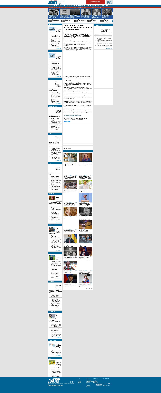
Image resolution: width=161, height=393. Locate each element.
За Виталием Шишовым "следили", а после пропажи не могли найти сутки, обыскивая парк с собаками (85, 191)
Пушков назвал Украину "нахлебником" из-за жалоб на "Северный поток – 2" (56, 240)
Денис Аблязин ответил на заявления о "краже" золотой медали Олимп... (65, 16)
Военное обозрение (78, 5)
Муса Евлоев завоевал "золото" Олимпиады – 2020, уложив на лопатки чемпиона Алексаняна (56, 306)
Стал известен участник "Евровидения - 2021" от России (55, 217)
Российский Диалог (71, 117)
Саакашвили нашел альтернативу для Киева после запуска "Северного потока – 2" (55, 157)
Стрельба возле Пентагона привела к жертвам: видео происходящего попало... (56, 21)
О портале (95, 380)
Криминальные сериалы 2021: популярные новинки (56, 350)
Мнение (70, 7)
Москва (55, 7)
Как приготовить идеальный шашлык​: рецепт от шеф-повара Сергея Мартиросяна (56, 373)
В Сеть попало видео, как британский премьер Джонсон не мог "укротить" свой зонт (56, 183)
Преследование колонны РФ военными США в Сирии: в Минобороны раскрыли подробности (56, 72)
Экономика (69, 5)
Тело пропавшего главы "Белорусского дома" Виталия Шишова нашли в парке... (82, 20)
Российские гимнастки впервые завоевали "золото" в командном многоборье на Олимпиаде (95, 2)
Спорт (85, 7)
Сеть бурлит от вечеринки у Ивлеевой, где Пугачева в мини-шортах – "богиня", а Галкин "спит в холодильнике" (56, 211)
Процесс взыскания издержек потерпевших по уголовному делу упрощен (56, 352)
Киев (59, 7)
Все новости (51, 7)
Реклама (103, 380)
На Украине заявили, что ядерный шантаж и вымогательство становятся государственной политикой (56, 151)
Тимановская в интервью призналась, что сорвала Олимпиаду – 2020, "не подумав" (55, 295)
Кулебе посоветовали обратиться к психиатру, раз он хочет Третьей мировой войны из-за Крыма (56, 93)
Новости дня (93, 7)
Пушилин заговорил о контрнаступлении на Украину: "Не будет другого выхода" (56, 119)
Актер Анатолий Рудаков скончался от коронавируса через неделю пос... (96, 17)
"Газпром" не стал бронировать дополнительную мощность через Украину (56, 236)
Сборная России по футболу (74, 115)
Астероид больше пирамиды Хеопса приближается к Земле (56, 329)
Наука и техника (101, 5)
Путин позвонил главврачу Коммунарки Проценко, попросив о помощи (56, 101)
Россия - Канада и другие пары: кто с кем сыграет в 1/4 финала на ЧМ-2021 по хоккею (56, 276)
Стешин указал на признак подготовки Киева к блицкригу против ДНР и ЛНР (56, 36)
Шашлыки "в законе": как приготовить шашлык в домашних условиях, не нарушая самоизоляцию (55, 370)
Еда (98, 7)
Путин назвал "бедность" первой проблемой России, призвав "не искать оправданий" (56, 247)
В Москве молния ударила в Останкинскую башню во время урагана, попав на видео (69, 231)
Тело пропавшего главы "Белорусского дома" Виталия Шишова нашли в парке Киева (55, 148)
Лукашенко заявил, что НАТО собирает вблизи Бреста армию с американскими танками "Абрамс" (56, 125)
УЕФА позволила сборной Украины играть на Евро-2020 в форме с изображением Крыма (55, 273)
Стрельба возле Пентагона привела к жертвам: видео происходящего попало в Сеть (70, 191)
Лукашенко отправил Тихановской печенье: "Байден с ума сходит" (55, 177)
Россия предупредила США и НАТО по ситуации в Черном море (56, 69)
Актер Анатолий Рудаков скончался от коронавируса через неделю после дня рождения (70, 258)
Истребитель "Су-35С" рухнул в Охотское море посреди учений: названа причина (56, 122)
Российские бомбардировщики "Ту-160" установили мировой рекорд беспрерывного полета (56, 66)
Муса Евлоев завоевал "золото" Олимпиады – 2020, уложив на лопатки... (53, 17)
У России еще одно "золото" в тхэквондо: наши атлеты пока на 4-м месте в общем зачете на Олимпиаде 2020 (56, 262)
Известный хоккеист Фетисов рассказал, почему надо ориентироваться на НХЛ (56, 265)
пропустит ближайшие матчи (78, 111)
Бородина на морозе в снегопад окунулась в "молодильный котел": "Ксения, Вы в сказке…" (55, 214)
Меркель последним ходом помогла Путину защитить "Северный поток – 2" (56, 245)
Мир (64, 5)
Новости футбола (67, 115)
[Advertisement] (78, 63)
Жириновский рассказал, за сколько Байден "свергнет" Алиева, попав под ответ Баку (56, 96)
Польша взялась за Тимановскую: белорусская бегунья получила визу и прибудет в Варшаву (85, 245)
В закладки (67, 121)
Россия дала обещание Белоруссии (55, 74)
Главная (51, 5)
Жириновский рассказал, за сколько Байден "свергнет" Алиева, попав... (106, 17)
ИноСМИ (66, 7)
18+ (61, 3)
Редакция (95, 381)
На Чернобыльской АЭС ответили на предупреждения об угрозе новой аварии (56, 331)
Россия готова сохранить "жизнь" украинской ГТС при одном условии (56, 242)
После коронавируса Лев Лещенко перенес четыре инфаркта (55, 208)
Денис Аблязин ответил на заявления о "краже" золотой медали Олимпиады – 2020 (84, 204)
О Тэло (52, 354)
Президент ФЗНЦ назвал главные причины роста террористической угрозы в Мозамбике (56, 180)
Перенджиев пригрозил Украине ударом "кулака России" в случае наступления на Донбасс (55, 42)
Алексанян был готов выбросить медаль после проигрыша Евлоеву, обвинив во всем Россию (55, 299)
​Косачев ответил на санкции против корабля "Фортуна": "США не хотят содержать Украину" (56, 39)
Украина (60, 5)
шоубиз (94, 5)
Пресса (88, 7)
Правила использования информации (55, 385)
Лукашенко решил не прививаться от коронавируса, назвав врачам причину (55, 45)
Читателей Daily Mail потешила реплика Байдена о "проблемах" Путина (56, 186)
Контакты (95, 382)
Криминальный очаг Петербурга (54, 99)
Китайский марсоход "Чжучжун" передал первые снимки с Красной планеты (56, 324)
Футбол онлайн (102, 7)
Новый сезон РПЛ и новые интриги (58, 258)
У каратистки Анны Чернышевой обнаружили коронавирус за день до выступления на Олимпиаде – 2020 (70, 164)
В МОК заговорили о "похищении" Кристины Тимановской (70, 272)
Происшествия (87, 5)
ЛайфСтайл (75, 7)
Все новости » (58, 48)
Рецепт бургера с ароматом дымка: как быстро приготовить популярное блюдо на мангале (56, 376)
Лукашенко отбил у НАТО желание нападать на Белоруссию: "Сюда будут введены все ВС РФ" (55, 128)
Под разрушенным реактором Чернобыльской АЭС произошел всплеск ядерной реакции (56, 335)
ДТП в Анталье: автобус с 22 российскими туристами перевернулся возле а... (95, 21)
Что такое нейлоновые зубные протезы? (58, 346)
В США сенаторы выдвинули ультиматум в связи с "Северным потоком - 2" (56, 189)
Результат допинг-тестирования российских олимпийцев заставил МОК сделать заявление (85, 285)
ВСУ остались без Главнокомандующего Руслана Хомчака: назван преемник (55, 154)
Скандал (80, 115)
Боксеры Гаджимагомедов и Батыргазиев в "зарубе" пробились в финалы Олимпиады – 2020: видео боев (56, 303)
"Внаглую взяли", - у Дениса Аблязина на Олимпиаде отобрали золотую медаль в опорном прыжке (85, 272)
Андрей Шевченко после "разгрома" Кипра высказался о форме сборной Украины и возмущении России (55, 269)
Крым (62, 7)
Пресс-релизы (80, 7)
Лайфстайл (70, 175)
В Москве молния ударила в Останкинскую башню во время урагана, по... (75, 17)
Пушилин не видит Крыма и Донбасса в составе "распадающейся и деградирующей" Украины (85, 259)
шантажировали (68, 114)
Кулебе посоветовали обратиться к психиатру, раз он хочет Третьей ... (85, 16)
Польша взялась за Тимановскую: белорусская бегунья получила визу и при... (108, 20)
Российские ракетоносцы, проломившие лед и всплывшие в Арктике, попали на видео (55, 63)
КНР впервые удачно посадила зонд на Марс (55, 326)
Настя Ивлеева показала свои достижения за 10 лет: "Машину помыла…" (56, 220)
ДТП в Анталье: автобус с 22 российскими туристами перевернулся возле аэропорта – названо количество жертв (85, 232)
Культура (108, 5)
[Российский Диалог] (52, 4)
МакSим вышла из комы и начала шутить (69, 20)
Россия (55, 5)
